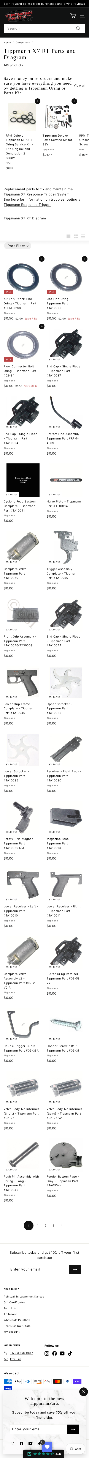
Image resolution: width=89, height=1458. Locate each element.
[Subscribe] (73, 1429)
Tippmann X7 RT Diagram (25, 218)
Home (7, 42)
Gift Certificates (14, 1302)
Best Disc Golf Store (17, 1325)
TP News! (10, 1314)
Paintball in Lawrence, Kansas (24, 1296)
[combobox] (44, 28)
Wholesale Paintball (17, 1320)
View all (79, 85)
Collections (23, 42)
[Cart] (73, 15)
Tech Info (10, 1308)
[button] (17, 246)
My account (12, 1331)
